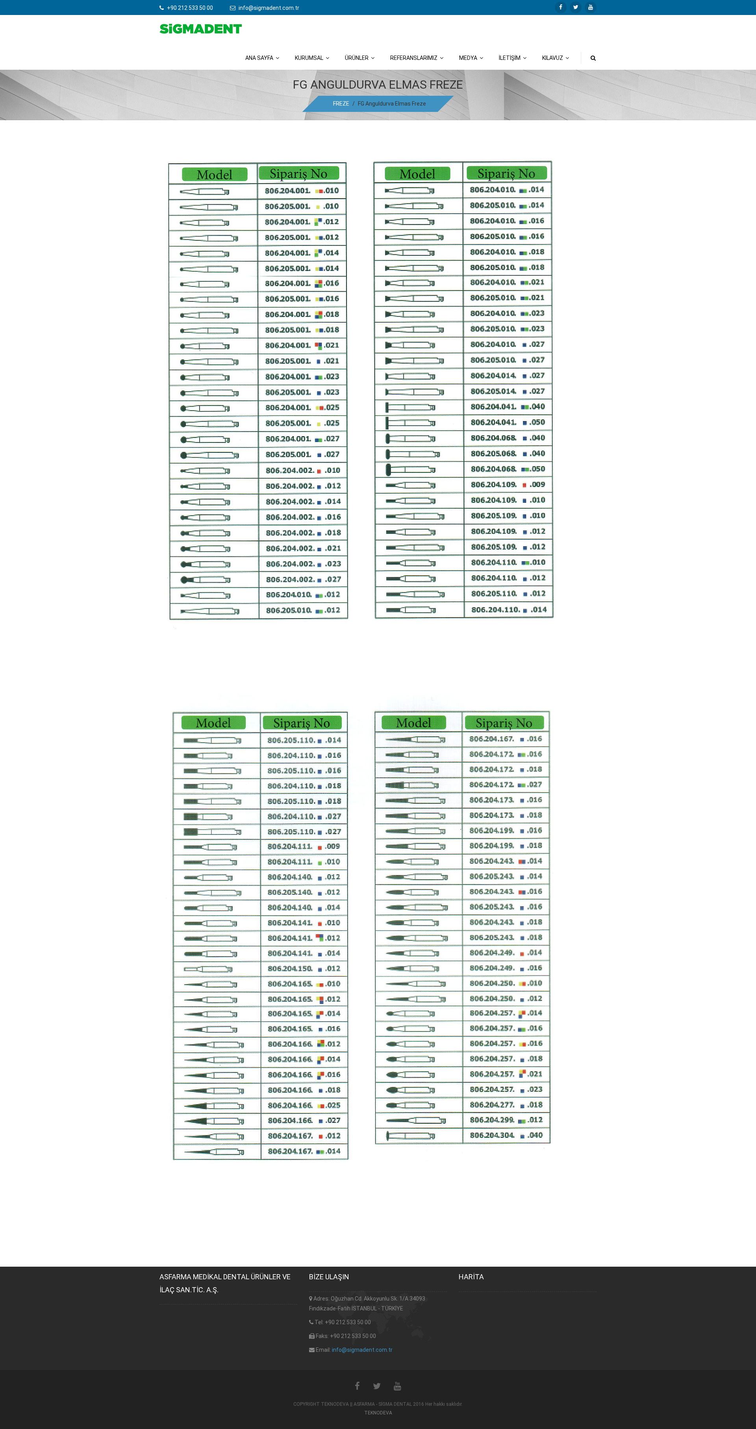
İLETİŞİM (511, 58)
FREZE (341, 103)
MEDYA (469, 58)
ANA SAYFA (260, 58)
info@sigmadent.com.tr (362, 1350)
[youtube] (591, 7)
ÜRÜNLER (358, 58)
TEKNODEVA (378, 1413)
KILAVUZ (553, 58)
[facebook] (561, 7)
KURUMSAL (310, 58)
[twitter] (576, 7)
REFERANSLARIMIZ (415, 58)
